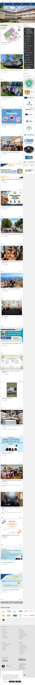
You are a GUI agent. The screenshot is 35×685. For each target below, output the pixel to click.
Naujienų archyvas (12, 602)
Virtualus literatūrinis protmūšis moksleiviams (9, 124)
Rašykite (4, 660)
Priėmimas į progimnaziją (28, 36)
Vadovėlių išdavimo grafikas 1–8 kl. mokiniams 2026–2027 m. (11, 425)
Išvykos (5, 72)
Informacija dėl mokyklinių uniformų (7, 562)
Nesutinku (11, 681)
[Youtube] (21, 659)
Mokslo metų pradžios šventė (6, 206)
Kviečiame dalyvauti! (5, 316)
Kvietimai (5, 400)
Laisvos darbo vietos (29, 64)
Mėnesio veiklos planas (28, 55)
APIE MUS (26, 70)
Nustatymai (5, 681)
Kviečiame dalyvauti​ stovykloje (7, 398)
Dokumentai (28, 41)
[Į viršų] (24, 675)
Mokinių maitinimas (29, 52)
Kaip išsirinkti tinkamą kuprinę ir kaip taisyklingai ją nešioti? (11, 343)
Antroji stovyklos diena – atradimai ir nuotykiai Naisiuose (11, 152)
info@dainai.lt (21, 666)
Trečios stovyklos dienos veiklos (7, 97)
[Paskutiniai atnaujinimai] (16, 1)
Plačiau (20, 52)
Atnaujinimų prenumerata (28, 67)
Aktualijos (5, 154)
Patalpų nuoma (28, 45)
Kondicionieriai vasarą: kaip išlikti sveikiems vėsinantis (10, 589)
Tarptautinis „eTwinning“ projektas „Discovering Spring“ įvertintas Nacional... (11, 536)
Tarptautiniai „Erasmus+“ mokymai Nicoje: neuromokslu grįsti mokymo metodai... (11, 481)
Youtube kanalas (29, 62)
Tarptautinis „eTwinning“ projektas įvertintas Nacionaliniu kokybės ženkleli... (11, 371)
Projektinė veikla (6, 236)
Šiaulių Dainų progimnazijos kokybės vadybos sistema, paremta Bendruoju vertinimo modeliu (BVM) (29, 31)
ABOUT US (26, 73)
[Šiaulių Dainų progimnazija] (3, 1)
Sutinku (18, 681)
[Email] (25, 659)
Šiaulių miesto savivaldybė (9, 666)
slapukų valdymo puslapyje (9, 679)
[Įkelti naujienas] (9, 1)
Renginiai (5, 99)
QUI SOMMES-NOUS (28, 76)
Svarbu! (5, 455)
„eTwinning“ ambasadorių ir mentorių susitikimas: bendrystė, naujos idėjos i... (11, 262)
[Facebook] (19, 659)
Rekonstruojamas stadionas (6, 42)
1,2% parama (28, 57)
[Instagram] (23, 659)
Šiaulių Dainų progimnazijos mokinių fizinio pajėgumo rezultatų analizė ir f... (12, 180)
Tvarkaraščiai (5, 626)
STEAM (27, 43)
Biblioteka (28, 50)
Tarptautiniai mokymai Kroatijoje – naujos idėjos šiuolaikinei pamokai (11, 508)
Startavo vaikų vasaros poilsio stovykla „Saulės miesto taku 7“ (12, 234)
